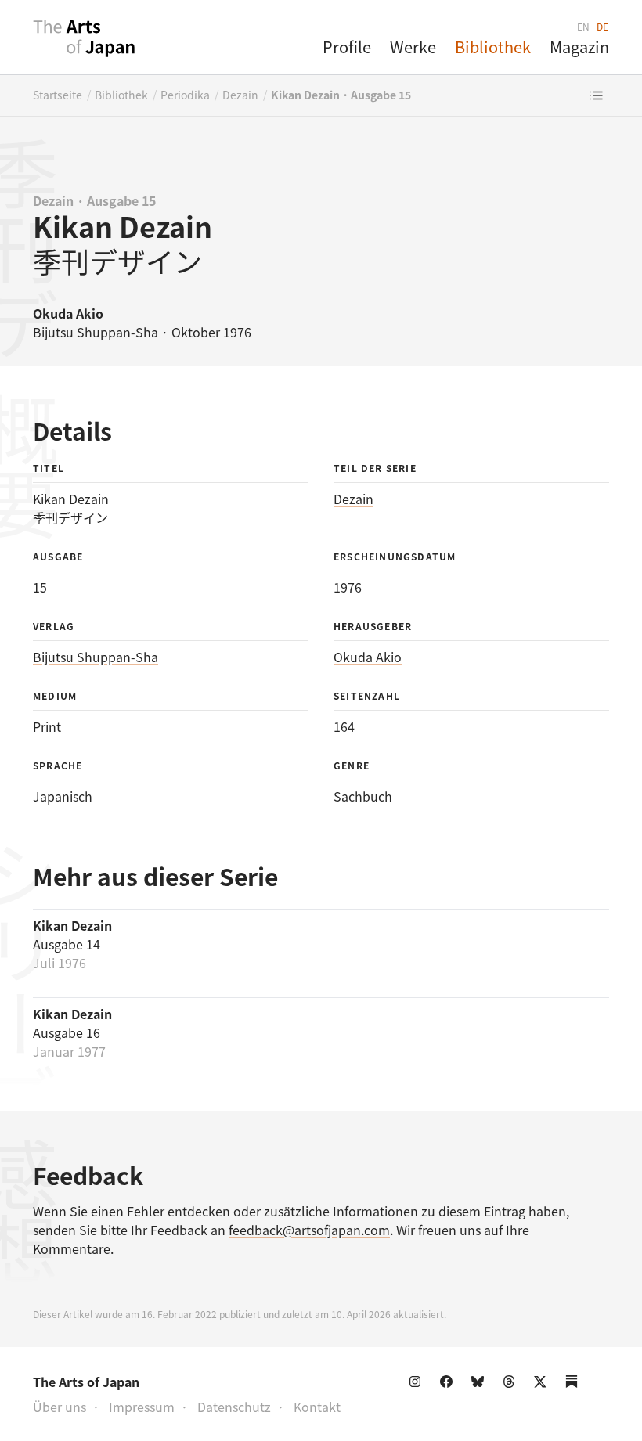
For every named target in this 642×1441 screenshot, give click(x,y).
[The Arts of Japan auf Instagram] (418, 1384)
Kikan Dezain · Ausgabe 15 (341, 95)
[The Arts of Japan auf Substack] (574, 1384)
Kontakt (317, 1406)
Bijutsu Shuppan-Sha (95, 656)
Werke (413, 46)
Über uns (59, 1406)
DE (603, 26)
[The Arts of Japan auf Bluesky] (480, 1384)
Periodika (185, 95)
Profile (347, 46)
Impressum (142, 1406)
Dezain (240, 95)
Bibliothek (493, 46)
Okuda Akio (368, 656)
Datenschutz (234, 1406)
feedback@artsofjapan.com (309, 1229)
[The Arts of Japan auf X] (543, 1384)
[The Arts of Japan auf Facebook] (449, 1384)
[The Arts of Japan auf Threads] (512, 1384)
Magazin (579, 46)
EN (583, 26)
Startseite (57, 95)
